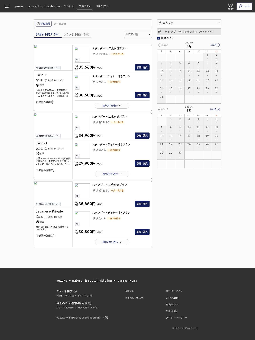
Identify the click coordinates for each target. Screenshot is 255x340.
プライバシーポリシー (176, 317)
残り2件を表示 (110, 105)
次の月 (213, 45)
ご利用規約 (171, 311)
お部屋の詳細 (43, 102)
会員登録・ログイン (134, 298)
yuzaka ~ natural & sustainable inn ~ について (44, 6)
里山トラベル (172, 304)
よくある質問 (172, 298)
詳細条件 (45, 24)
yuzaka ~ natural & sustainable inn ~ (80, 317)
